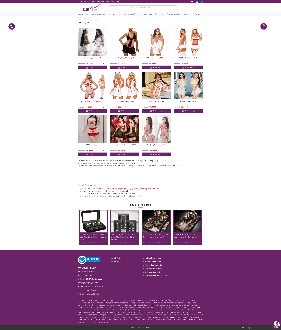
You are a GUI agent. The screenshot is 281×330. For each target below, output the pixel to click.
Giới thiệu (82, 2)
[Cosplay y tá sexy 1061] (92, 42)
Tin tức (187, 14)
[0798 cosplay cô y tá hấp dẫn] (156, 42)
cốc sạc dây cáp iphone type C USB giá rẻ (111, 320)
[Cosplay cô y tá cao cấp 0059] (124, 129)
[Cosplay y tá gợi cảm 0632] (188, 85)
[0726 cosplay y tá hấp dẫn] (124, 85)
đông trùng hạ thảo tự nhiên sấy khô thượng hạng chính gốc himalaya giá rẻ (158, 320)
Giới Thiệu (117, 258)
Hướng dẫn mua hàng (153, 258)
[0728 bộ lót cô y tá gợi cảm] (188, 42)
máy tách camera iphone (99, 322)
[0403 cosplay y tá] (92, 129)
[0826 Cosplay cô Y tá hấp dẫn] (124, 42)
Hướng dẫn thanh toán (153, 261)
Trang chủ (83, 14)
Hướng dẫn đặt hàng (113, 2)
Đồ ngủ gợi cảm (98, 14)
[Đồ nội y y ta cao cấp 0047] (156, 129)
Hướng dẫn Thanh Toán (95, 2)
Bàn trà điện (114, 14)
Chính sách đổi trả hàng (153, 269)
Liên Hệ (116, 261)
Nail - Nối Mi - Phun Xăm (171, 14)
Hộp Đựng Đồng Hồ (131, 14)
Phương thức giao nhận (153, 265)
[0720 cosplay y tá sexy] (156, 85)
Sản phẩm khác (150, 14)
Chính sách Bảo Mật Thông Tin (156, 276)
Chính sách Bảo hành (152, 272)
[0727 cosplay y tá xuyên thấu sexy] (92, 85)
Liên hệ (197, 14)
